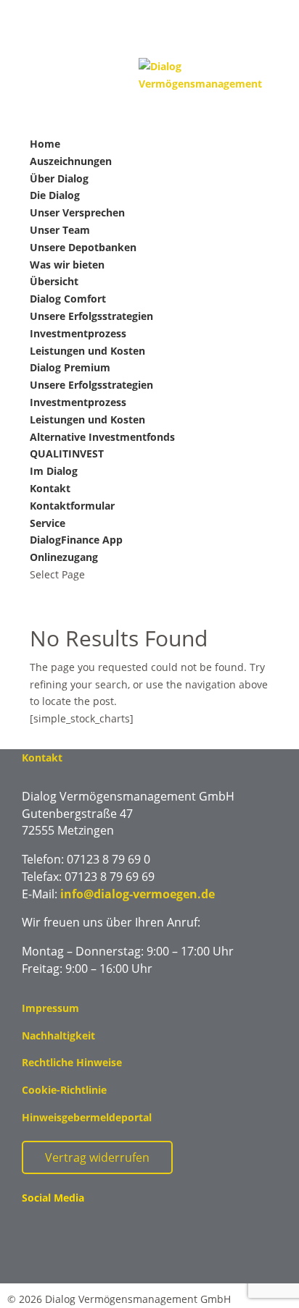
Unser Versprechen (77, 212)
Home (45, 144)
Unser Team (60, 230)
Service (47, 523)
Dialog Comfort (68, 298)
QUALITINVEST (67, 453)
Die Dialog (55, 195)
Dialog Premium (70, 367)
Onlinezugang (64, 557)
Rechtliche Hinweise (72, 1062)
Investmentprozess (78, 333)
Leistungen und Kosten (87, 351)
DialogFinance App (76, 540)
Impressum (50, 1008)
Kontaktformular (72, 505)
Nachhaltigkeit (58, 1035)
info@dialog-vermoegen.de (137, 894)
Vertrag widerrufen (97, 1157)
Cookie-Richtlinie (64, 1090)
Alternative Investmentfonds (102, 437)
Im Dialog (54, 471)
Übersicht (54, 281)
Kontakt (50, 488)
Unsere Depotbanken (83, 247)
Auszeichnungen (71, 161)
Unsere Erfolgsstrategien (91, 316)
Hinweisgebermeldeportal (87, 1117)
